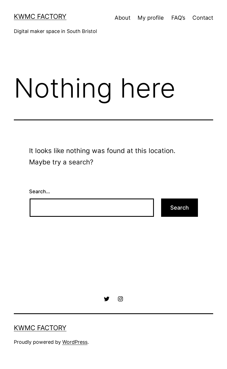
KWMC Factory (40, 16)
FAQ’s (178, 17)
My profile (151, 17)
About (122, 17)
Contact (202, 17)
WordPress (74, 342)
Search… (39, 191)
